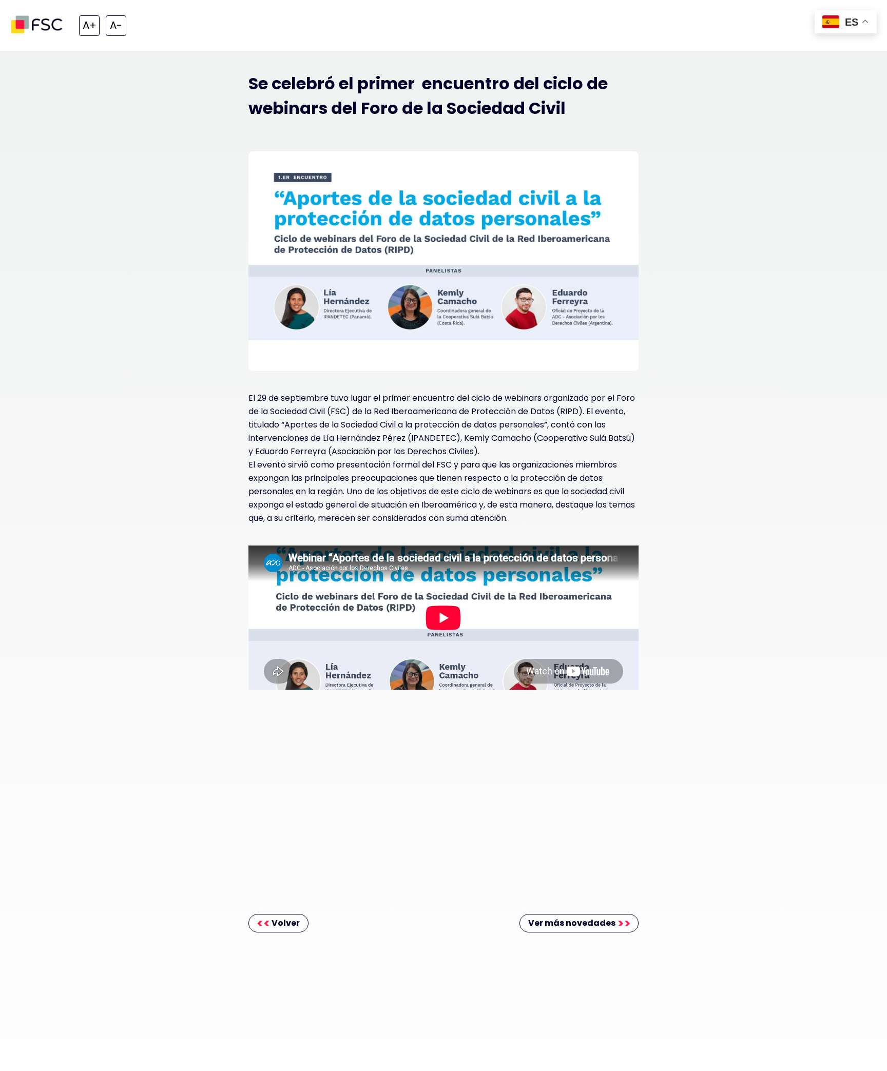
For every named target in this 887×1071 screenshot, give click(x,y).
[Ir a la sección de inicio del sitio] (38, 25)
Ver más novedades (571, 923)
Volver (286, 923)
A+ (90, 25)
